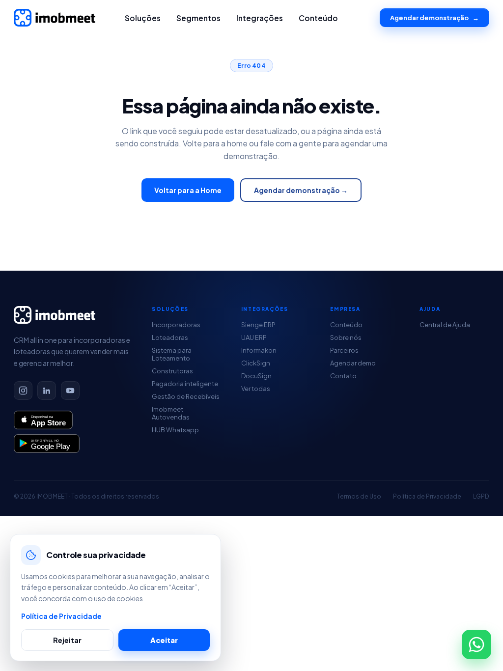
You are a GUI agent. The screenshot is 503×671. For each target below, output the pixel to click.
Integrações (259, 18)
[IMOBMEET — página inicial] (54, 18)
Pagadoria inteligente (185, 384)
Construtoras (172, 371)
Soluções (143, 18)
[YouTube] (70, 390)
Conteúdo (318, 18)
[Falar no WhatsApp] (476, 644)
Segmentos (198, 18)
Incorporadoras (176, 325)
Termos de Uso (359, 496)
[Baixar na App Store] (43, 420)
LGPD (481, 496)
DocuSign (256, 376)
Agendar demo (353, 363)
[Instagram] (23, 390)
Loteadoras (170, 337)
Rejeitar (67, 640)
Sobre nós (346, 337)
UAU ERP (254, 337)
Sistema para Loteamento (172, 354)
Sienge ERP (258, 325)
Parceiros (344, 350)
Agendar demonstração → (301, 190)
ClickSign (255, 363)
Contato (343, 376)
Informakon (259, 350)
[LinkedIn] (46, 390)
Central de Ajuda (444, 325)
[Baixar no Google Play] (47, 443)
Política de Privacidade (427, 496)
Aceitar (164, 640)
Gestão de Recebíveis (186, 396)
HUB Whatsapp (175, 430)
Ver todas (255, 388)
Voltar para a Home (188, 190)
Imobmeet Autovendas (171, 413)
